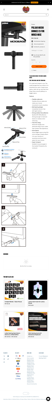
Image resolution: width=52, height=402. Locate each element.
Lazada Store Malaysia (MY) (30, 378)
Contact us (29, 356)
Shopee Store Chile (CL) (30, 375)
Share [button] (34, 70)
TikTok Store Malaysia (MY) (30, 381)
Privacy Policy (23, 399)
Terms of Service (32, 399)
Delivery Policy (40, 399)
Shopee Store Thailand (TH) (30, 366)
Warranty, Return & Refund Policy (11, 399)
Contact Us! (34, 2)
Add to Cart (39, 66)
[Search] (46, 14)
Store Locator (30, 358)
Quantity (33, 59)
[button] (4, 9)
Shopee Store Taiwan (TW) (30, 369)
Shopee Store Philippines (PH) (31, 372)
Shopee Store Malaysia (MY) (30, 360)
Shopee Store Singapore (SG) (31, 363)
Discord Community (32, 384)
